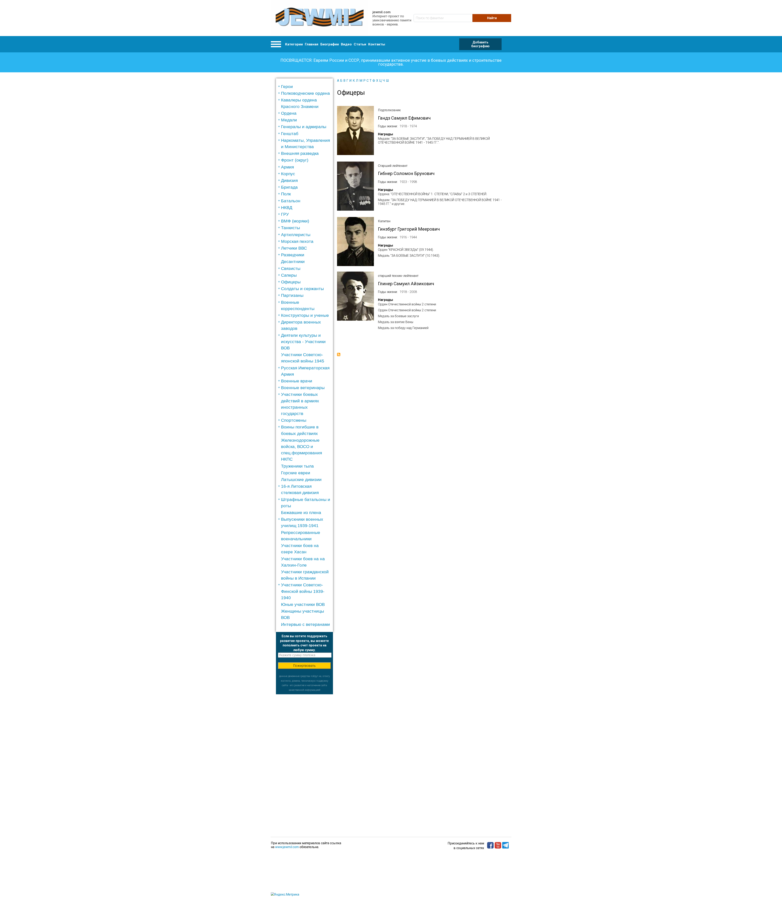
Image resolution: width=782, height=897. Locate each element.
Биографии (329, 44)
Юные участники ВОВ (303, 604)
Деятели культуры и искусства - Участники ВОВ (303, 341)
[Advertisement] (304, 755)
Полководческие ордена (305, 93)
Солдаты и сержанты (302, 288)
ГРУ (285, 214)
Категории (294, 44)
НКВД (286, 207)
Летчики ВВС (294, 248)
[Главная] (319, 18)
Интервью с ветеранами (305, 624)
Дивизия (289, 180)
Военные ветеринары (303, 387)
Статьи (360, 44)
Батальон (290, 200)
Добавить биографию (480, 44)
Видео (346, 44)
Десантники (293, 261)
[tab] (306, 86)
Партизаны (292, 295)
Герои (287, 86)
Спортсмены (293, 420)
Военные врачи (296, 381)
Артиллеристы (295, 234)
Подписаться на (338, 354)
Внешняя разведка (300, 153)
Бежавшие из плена (301, 512)
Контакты (376, 44)
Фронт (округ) (294, 160)
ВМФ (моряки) (295, 221)
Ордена (289, 113)
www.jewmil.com (287, 847)
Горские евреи (295, 472)
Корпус (288, 173)
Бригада (289, 187)
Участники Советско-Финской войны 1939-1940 (302, 591)
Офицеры (291, 282)
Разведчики (292, 254)
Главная (311, 44)
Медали (289, 120)
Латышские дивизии (301, 479)
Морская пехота (297, 241)
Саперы (289, 275)
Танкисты (290, 227)
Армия (287, 167)
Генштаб (289, 133)
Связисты (290, 268)
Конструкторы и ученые (305, 315)
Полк (286, 194)
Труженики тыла (297, 466)
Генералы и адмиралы (303, 126)
